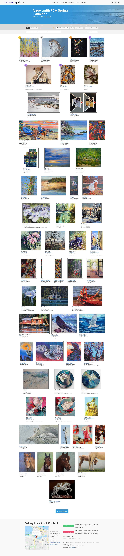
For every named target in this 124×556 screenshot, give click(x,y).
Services (70, 2)
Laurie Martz (75, 446)
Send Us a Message (68, 526)
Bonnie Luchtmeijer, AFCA (89, 418)
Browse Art (63, 2)
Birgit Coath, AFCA (71, 280)
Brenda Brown (71, 252)
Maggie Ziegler (73, 59)
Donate (83, 2)
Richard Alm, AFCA (74, 114)
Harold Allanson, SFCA (88, 86)
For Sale (32, 27)
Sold (36, 27)
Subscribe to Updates (68, 532)
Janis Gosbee (21, 59)
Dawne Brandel (84, 224)
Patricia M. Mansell (45, 59)
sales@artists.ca (54, 544)
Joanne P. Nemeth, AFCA (94, 59)
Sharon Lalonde (58, 390)
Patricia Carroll (24, 280)
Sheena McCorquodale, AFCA (55, 501)
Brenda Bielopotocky (29, 86)
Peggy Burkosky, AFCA (94, 252)
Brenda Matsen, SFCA (23, 473)
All (27, 27)
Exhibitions (55, 2)
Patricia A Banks (47, 169)
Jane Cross (43, 307)
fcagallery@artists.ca (55, 542)
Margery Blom (58, 224)
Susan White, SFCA (64, 86)
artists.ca (72, 547)
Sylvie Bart (72, 197)
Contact (77, 2)
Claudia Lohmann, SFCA (45, 280)
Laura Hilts (25, 390)
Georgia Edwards (54, 335)
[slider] (40, 27)
